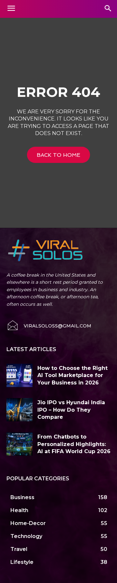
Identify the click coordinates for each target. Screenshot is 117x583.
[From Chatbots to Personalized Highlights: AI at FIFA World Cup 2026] (19, 444)
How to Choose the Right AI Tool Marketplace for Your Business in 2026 (72, 375)
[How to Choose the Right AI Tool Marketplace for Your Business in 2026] (19, 375)
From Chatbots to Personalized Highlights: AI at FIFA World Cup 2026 (73, 444)
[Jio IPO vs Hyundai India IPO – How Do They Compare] (19, 409)
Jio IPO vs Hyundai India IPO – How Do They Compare (71, 409)
